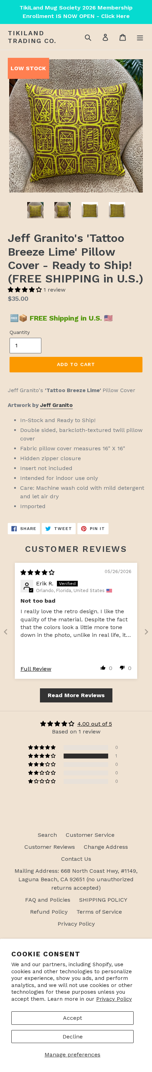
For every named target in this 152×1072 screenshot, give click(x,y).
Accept (72, 1018)
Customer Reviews (49, 846)
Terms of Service (99, 911)
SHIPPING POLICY (103, 899)
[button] (25, 289)
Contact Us (76, 858)
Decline (73, 1036)
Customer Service (90, 835)
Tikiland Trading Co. (32, 36)
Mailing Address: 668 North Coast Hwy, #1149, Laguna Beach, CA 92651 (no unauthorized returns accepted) (76, 879)
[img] (37, 572)
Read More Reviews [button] (76, 695)
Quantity (20, 332)
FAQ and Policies (47, 899)
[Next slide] (146, 632)
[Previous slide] (5, 632)
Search (47, 835)
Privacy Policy (114, 999)
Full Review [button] (36, 668)
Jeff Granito (56, 405)
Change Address (106, 846)
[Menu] (140, 37)
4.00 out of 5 (94, 723)
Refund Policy (49, 911)
